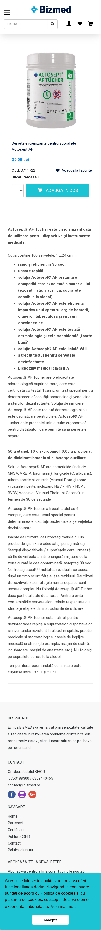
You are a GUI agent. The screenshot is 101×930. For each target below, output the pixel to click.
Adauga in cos (61, 190)
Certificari (16, 830)
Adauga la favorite (76, 170)
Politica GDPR (19, 836)
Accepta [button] (50, 920)
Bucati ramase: (25, 177)
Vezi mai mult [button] (63, 906)
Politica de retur (20, 850)
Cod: (16, 170)
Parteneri (15, 823)
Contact (14, 843)
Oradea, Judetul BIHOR (26, 772)
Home (13, 816)
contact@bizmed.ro (24, 785)
